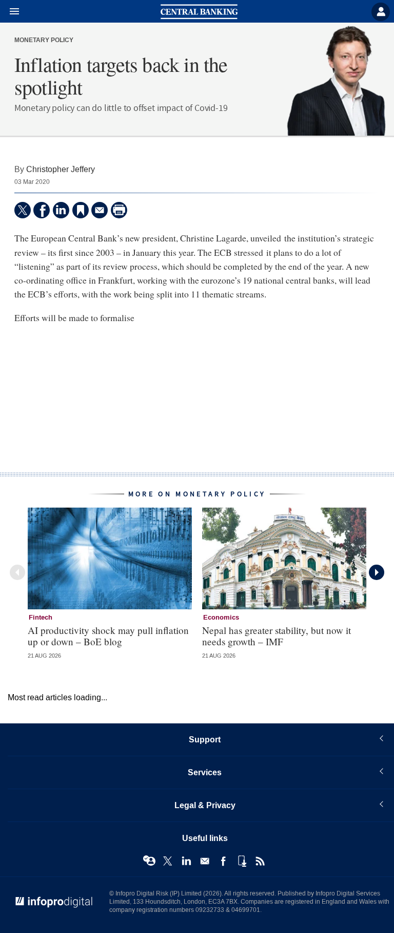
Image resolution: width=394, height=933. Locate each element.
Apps (241, 861)
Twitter (168, 861)
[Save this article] (80, 210)
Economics (221, 617)
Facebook (223, 861)
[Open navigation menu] (9, 12)
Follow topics (149, 861)
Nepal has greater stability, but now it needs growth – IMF (276, 635)
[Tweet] (22, 210)
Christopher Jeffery (60, 169)
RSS (260, 861)
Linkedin (186, 861)
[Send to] (99, 210)
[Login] (380, 12)
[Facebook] (41, 210)
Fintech (40, 617)
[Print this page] (119, 210)
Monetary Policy (43, 40)
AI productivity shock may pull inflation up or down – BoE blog (108, 635)
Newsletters (205, 861)
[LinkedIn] (61, 210)
